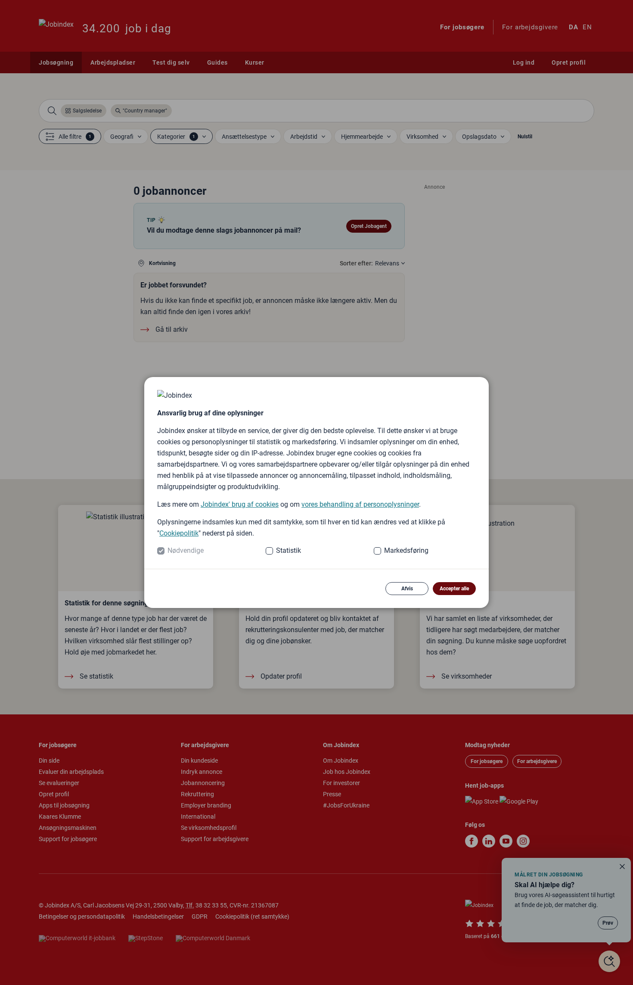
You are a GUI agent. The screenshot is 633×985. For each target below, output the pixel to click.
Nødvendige (186, 550)
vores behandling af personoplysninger (360, 504)
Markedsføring (406, 550)
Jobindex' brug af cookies (240, 504)
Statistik (288, 550)
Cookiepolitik (179, 533)
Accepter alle (454, 589)
